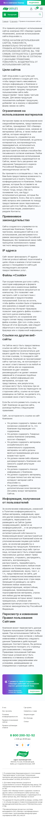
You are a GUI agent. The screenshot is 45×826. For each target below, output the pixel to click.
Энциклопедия (29, 714)
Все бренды (28, 718)
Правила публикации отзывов (9, 726)
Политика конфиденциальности (10, 715)
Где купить (28, 707)
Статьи (26, 721)
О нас (4, 707)
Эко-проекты (7, 711)
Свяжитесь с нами (30, 711)
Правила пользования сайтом (10, 721)
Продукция (12, 14)
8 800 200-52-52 (22, 735)
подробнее (34, 3)
